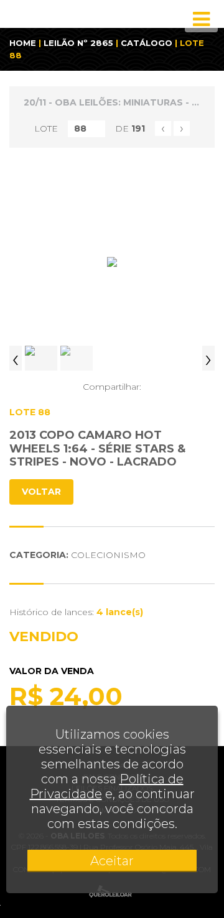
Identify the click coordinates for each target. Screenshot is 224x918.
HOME (22, 43)
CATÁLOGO (146, 43)
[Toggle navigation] (201, 19)
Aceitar (112, 860)
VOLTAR (41, 491)
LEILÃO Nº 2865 (78, 43)
